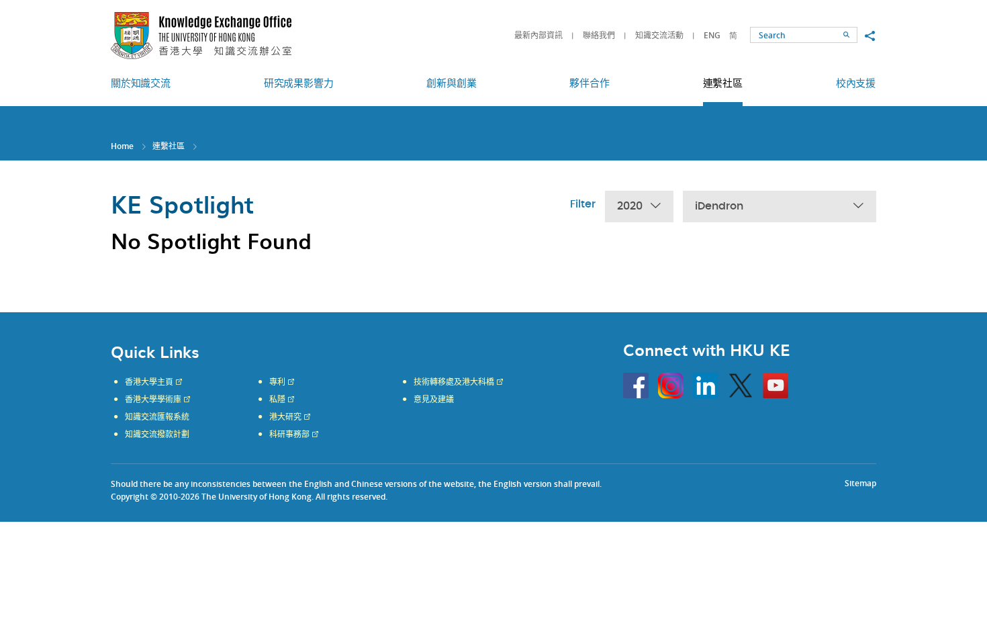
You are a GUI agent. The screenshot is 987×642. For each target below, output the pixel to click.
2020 (630, 206)
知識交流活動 (659, 35)
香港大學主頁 (149, 382)
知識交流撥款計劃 (157, 434)
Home (122, 146)
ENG (712, 35)
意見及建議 (434, 400)
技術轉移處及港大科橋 (454, 382)
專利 (277, 382)
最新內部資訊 (538, 35)
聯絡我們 (599, 35)
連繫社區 (168, 146)
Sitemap (860, 483)
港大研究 (285, 417)
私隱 (277, 400)
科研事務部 (289, 434)
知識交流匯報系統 (157, 417)
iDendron (719, 206)
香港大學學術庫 (153, 400)
